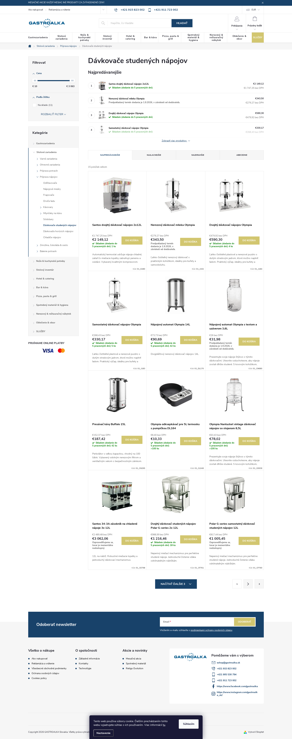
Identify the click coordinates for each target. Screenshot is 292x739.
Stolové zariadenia (46, 152)
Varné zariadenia (48, 158)
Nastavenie (103, 733)
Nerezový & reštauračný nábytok (53, 313)
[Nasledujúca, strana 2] (248, 583)
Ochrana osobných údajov (45, 673)
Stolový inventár (45, 269)
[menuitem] (38, 37)
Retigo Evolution (134, 668)
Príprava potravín (49, 170)
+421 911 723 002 (226, 680)
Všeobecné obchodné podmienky (49, 668)
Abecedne (241, 155)
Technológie (85, 668)
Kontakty (83, 663)
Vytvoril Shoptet (256, 732)
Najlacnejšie (154, 155)
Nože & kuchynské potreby (50, 261)
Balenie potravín (48, 251)
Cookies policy (39, 678)
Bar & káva (42, 287)
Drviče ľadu (49, 201)
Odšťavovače (50, 183)
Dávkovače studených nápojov (59, 225)
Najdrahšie (197, 155)
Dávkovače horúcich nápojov (58, 231)
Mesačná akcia (133, 658)
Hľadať (182, 23)
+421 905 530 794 (226, 674)
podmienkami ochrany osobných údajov (211, 630)
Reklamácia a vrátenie (59, 9)
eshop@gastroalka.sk (228, 662)
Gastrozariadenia (45, 143)
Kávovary (48, 207)
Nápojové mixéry (52, 189)
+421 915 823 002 (226, 668)
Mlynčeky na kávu (52, 213)
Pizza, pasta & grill (46, 296)
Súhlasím (188, 724)
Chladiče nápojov (52, 237)
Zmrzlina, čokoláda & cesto (54, 245)
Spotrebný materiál (136, 663)
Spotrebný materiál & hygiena (52, 305)
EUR (254, 9)
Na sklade (45, 105)
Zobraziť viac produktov (174, 140)
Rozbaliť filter (52, 114)
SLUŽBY (40, 331)
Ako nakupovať (35, 9)
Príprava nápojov (48, 176)
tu (164, 725)
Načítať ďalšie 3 (173, 584)
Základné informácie (89, 658)
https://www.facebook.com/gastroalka (237, 686)
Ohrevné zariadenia (50, 164)
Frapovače (48, 195)
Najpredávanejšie (110, 155)
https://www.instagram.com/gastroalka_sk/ (237, 694)
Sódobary (48, 219)
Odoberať (244, 621)
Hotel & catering (45, 278)
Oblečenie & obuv (45, 322)
